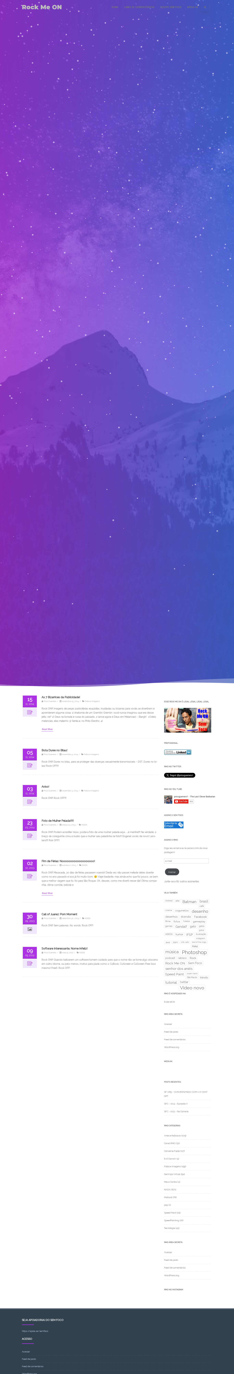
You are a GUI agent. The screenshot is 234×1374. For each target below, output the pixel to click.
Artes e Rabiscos (172, 1135)
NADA (84, 825)
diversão (186, 916)
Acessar (168, 1024)
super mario (192, 973)
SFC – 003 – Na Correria (176, 1111)
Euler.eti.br (169, 1002)
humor (179, 934)
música (172, 951)
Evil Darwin (170, 1158)
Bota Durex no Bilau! (54, 750)
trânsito (204, 977)
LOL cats (185, 942)
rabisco (182, 957)
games (168, 926)
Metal (195, 946)
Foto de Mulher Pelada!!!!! (58, 820)
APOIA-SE (192, 7)
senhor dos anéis (179, 969)
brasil (204, 901)
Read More (47, 729)
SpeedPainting (171, 1220)
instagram (200, 938)
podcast (170, 957)
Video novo (192, 987)
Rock (193, 958)
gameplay (199, 921)
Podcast (168, 1197)
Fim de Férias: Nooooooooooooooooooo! (68, 861)
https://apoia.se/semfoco (35, 1331)
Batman (189, 901)
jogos (175, 942)
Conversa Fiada (172, 1151)
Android (169, 900)
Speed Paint (174, 974)
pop (166, 1205)
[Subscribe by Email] (173, 827)
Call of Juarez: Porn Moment (59, 914)
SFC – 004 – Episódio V (176, 1103)
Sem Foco (195, 963)
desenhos (171, 916)
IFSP (189, 934)
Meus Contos (170, 1182)
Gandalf (181, 926)
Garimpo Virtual (172, 1174)
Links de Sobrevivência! (139, 7)
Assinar (172, 872)
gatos (201, 926)
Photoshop (194, 952)
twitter (184, 982)
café (202, 906)
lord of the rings (199, 942)
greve (201, 930)
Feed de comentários (175, 1039)
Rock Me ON (42, 7)
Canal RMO (170, 1143)
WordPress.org (171, 1047)
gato (193, 926)
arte (177, 900)
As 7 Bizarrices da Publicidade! (61, 697)
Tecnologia (169, 1228)
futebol (186, 921)
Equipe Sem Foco (171, 7)
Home (115, 7)
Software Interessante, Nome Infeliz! (65, 948)
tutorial (171, 982)
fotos (177, 921)
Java (167, 942)
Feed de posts (171, 1031)
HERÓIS (169, 934)
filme (167, 921)
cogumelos (182, 910)
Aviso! (45, 786)
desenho (200, 911)
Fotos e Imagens (92, 701)
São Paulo (192, 977)
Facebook (200, 916)
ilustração (201, 934)
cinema (168, 910)
